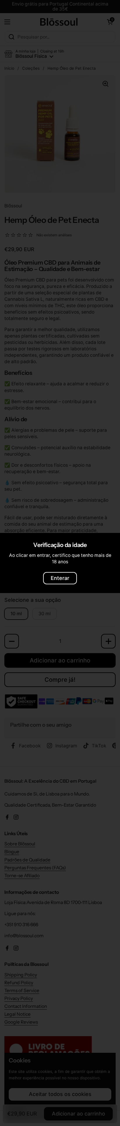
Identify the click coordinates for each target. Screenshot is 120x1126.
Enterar (60, 578)
